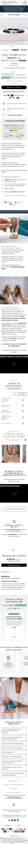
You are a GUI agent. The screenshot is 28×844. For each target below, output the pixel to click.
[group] (11, 454)
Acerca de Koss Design (13, 784)
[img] (5, 576)
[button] (11, 58)
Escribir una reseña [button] (14, 565)
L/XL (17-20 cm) (20, 75)
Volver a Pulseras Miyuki (15, 509)
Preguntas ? (14, 781)
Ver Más (14, 627)
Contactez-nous (13, 792)
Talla (14, 71)
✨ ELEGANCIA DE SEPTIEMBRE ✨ (14, 196)
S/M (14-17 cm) (7, 75)
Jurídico (13, 788)
